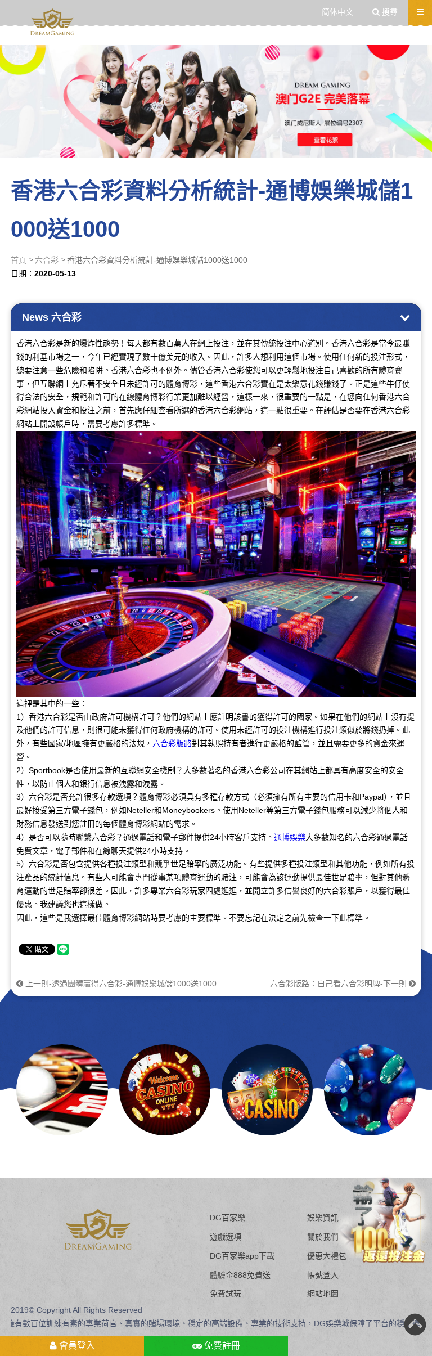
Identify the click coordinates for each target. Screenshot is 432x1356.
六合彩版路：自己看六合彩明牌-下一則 (339, 983)
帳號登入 (323, 1274)
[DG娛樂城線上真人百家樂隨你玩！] (164, 1089)
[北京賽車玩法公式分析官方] (267, 1089)
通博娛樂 (289, 837)
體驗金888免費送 (240, 1274)
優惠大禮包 (326, 1255)
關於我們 (323, 1236)
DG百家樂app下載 (242, 1255)
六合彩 (46, 259)
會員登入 (76, 1345)
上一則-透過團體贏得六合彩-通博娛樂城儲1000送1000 (120, 983)
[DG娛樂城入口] (52, 22)
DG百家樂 (227, 1217)
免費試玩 (225, 1293)
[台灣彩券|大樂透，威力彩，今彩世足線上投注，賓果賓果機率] (369, 1089)
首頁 (18, 259)
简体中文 (337, 11)
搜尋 (389, 11)
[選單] (420, 11)
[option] (216, 101)
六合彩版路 (172, 743)
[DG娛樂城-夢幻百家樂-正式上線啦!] (61, 1089)
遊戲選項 (225, 1236)
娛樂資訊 (323, 1217)
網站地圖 (323, 1293)
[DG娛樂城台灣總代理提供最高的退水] (216, 101)
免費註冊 (221, 1345)
